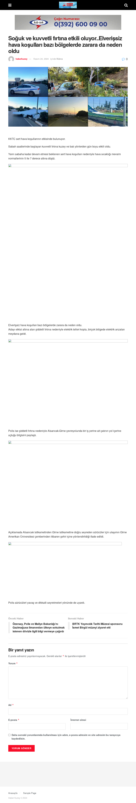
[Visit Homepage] (68, 5)
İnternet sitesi (78, 719)
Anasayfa (12, 793)
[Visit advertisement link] (68, 25)
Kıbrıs (60, 58)
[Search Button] (126, 5)
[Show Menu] (9, 5)
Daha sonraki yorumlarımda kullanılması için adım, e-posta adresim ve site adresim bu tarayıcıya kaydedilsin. (66, 736)
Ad (11, 705)
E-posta (13, 719)
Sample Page (29, 793)
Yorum (13, 663)
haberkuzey (21, 58)
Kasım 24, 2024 (41, 58)
